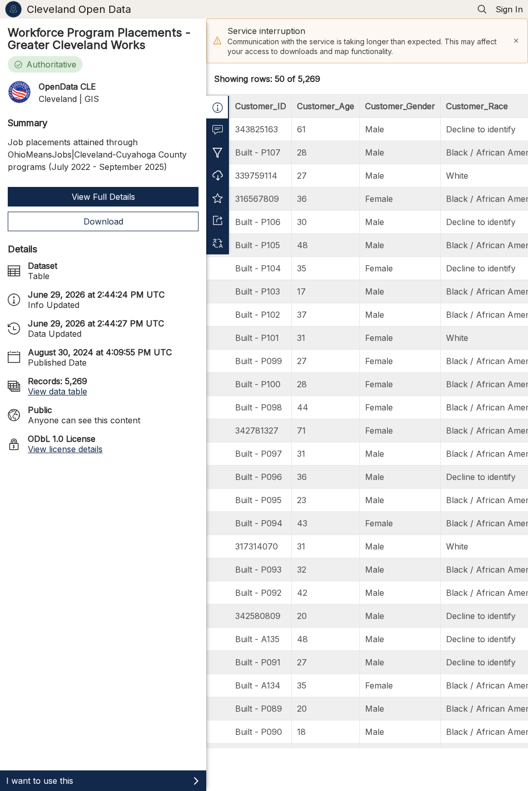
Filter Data (217, 152)
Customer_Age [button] (325, 106)
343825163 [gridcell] (256, 129)
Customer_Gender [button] (400, 106)
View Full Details (103, 197)
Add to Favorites (217, 197)
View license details (65, 449)
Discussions (217, 129)
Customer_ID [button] (260, 106)
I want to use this (39, 781)
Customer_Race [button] (477, 106)
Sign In (509, 9)
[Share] (217, 220)
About (217, 107)
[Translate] (217, 243)
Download (103, 221)
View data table (57, 391)
